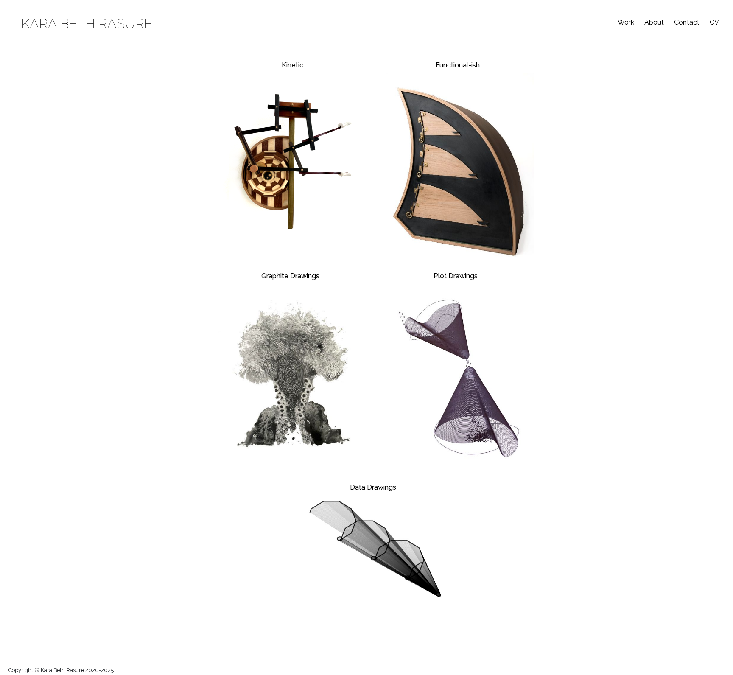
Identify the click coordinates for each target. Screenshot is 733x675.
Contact (686, 22)
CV (714, 22)
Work (626, 22)
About (654, 22)
